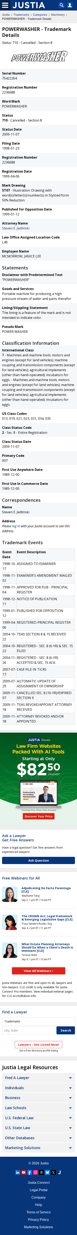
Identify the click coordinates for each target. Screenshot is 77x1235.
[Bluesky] (47, 1172)
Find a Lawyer (14, 1011)
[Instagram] (35, 1172)
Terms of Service (38, 1212)
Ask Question (38, 860)
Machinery (58, 14)
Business (12, 1097)
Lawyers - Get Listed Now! (38, 1044)
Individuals (14, 1087)
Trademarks (21, 14)
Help (38, 1205)
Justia (6, 14)
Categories (40, 14)
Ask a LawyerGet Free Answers (18, 838)
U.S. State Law (17, 1127)
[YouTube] (23, 1172)
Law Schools (15, 1107)
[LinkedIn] (17, 1172)
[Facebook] (29, 1172)
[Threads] (41, 1172)
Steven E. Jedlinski (15, 228)
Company (38, 1197)
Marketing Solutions (22, 1147)
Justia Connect (38, 1182)
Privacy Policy (38, 1219)
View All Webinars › (38, 971)
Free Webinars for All (21, 878)
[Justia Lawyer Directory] (59, 1172)
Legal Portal (38, 1190)
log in (16, 526)
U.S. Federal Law (19, 1117)
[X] (53, 1172)
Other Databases (19, 1137)
